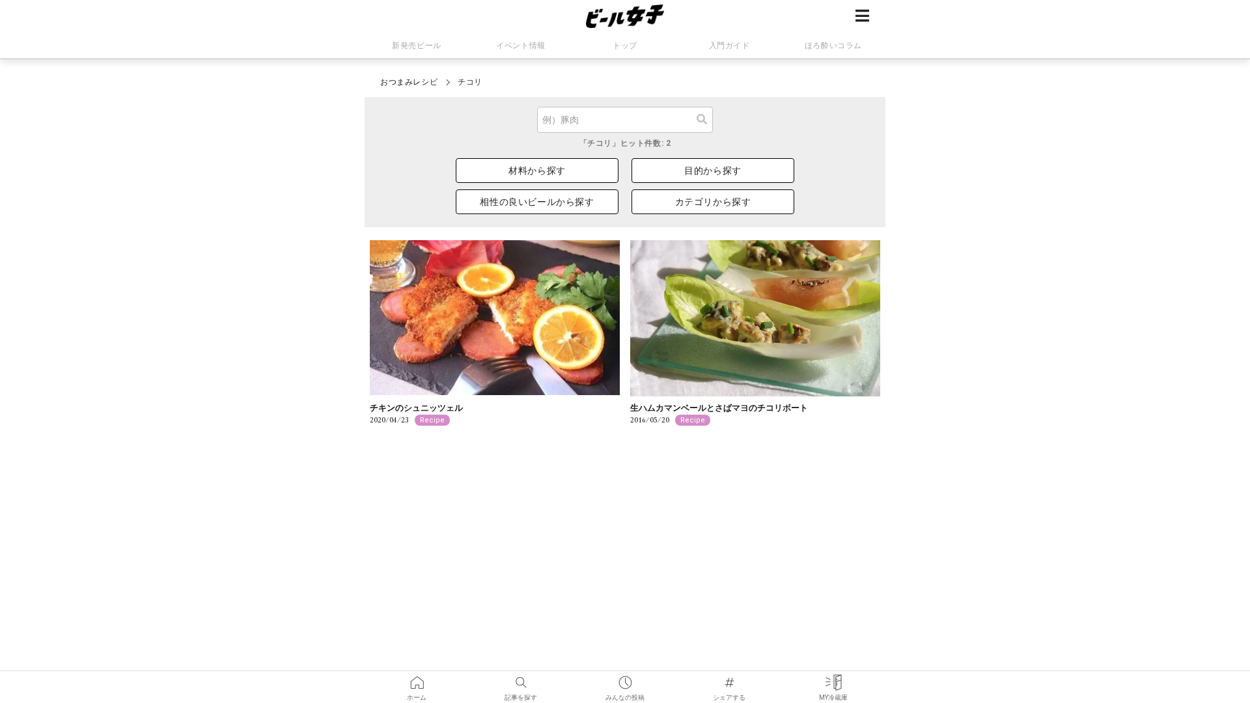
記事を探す (521, 678)
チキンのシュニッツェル (416, 408)
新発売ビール (416, 45)
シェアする (729, 678)
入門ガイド (729, 45)
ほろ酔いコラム (833, 45)
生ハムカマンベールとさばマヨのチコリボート (719, 408)
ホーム (417, 678)
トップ (625, 45)
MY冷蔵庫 (833, 678)
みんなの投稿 (625, 678)
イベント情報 (521, 45)
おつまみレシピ (409, 82)
